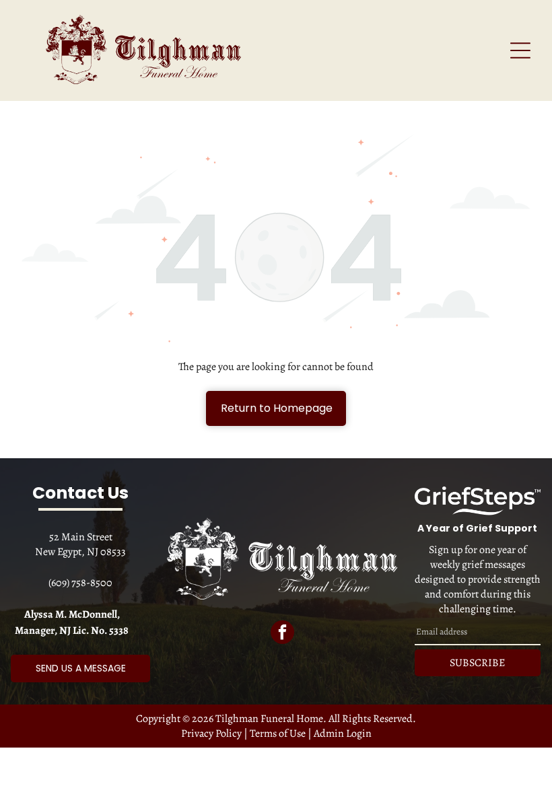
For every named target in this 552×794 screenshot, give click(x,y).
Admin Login (343, 733)
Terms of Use (278, 733)
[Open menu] (520, 50)
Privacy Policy (211, 733)
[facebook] (282, 633)
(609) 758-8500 (80, 582)
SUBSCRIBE (477, 662)
